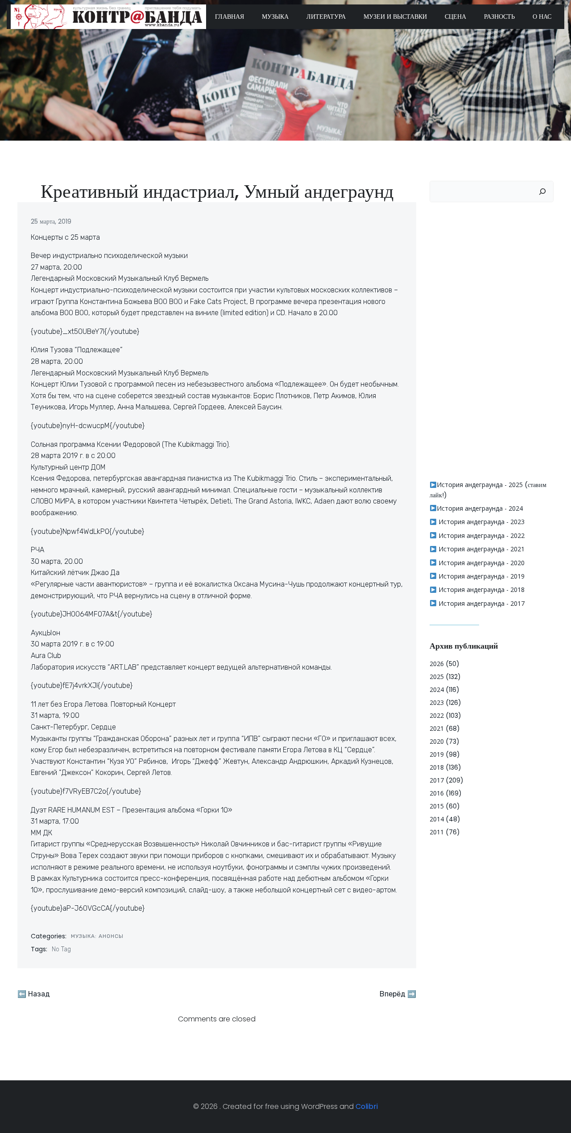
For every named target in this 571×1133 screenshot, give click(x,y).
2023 (437, 702)
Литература (326, 16)
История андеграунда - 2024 (480, 508)
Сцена (455, 16)
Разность (499, 16)
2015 (437, 806)
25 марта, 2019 (51, 221)
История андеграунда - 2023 (481, 521)
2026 (437, 663)
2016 (437, 793)
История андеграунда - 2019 (481, 576)
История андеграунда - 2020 (481, 562)
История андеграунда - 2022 (481, 535)
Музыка (275, 16)
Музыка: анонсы (97, 936)
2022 (437, 715)
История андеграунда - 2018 (481, 589)
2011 (437, 832)
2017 (437, 780)
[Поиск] (542, 191)
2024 (437, 689)
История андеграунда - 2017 (481, 603)
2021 (437, 728)
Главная (229, 16)
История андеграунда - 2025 (480, 484)
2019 (437, 754)
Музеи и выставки (395, 16)
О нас (542, 16)
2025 (437, 676)
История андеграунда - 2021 (481, 549)
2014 (437, 819)
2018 (437, 767)
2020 (437, 741)
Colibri (367, 1106)
